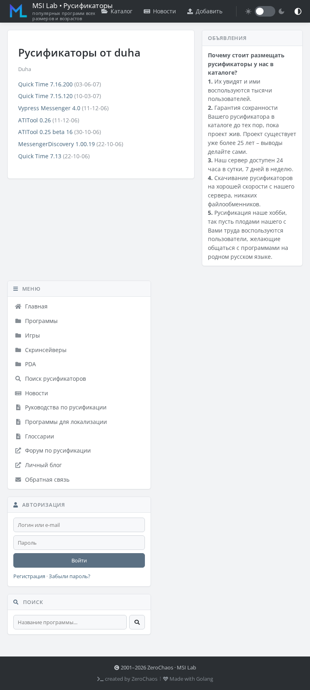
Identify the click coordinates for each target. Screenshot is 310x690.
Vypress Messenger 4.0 (49, 108)
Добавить (209, 11)
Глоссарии (38, 436)
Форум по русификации (57, 450)
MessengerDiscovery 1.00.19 (56, 144)
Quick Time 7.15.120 (45, 96)
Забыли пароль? (69, 576)
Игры (31, 335)
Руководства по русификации (65, 407)
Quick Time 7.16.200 (45, 84)
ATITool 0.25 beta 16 (45, 132)
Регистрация (29, 576)
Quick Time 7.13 (39, 156)
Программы (40, 321)
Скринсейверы (45, 350)
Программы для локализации (65, 422)
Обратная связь (46, 479)
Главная (35, 306)
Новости (164, 11)
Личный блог (42, 465)
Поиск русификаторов (54, 378)
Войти (79, 560)
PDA (29, 364)
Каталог (121, 11)
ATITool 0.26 (34, 120)
